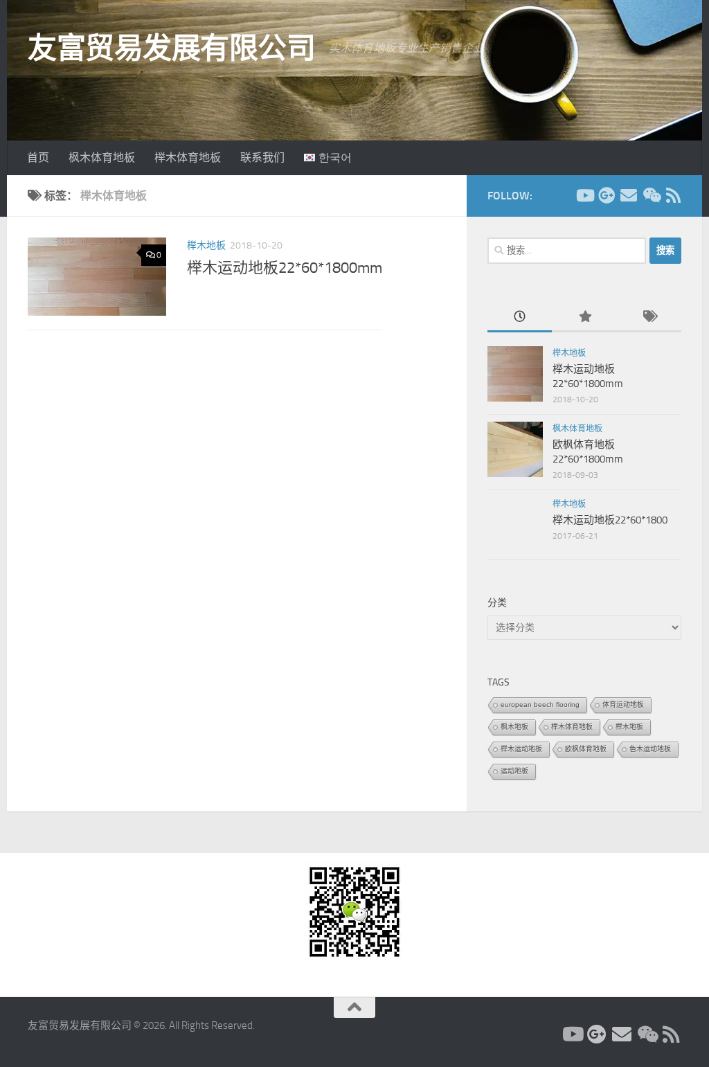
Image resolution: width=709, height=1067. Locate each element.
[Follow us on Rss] (673, 195)
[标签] (649, 317)
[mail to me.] (628, 195)
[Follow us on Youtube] (584, 195)
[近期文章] (519, 317)
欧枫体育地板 (586, 749)
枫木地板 (514, 726)
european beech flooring (540, 704)
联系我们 (262, 157)
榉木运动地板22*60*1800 (610, 520)
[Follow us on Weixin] (651, 195)
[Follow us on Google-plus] (606, 195)
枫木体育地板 (102, 157)
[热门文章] (584, 317)
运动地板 (514, 771)
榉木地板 (206, 245)
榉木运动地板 (521, 749)
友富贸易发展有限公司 (171, 48)
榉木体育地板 (187, 157)
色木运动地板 (650, 749)
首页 (38, 157)
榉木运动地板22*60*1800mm (284, 268)
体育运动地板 (623, 704)
